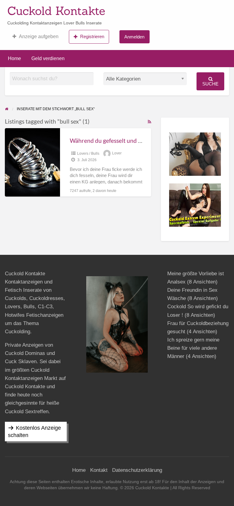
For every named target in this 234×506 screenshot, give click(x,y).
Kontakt (99, 470)
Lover (117, 153)
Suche (210, 83)
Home (14, 58)
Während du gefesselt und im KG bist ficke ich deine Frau (142, 140)
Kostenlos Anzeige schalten (34, 431)
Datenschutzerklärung (137, 470)
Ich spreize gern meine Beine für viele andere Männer (193, 348)
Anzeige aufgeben (38, 36)
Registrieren (92, 36)
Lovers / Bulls (88, 153)
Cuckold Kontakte (56, 10)
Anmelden (134, 36)
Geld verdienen (48, 58)
